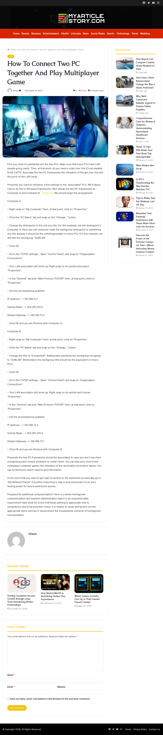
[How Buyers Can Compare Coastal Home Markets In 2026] (125, 63)
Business (36, 33)
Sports (110, 33)
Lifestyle (76, 33)
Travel (134, 33)
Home (16, 33)
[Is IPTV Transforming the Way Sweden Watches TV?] (125, 184)
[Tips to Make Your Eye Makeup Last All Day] (125, 201)
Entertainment (51, 33)
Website (61, 687)
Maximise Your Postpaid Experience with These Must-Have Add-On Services (145, 220)
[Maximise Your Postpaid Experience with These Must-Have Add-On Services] (125, 216)
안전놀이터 (48, 192)
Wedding (145, 33)
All (19, 49)
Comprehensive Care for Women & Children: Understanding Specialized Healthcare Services (145, 128)
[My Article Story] (81, 18)
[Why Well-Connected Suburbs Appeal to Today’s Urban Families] (125, 101)
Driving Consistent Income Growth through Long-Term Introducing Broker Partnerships (21, 600)
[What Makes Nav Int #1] (125, 170)
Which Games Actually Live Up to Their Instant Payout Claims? (87, 599)
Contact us (154, 729)
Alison (32, 534)
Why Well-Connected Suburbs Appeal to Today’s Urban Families (145, 103)
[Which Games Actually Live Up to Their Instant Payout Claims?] (88, 583)
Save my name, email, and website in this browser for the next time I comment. (50, 698)
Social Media (98, 33)
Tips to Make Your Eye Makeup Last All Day (145, 201)
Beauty (25, 33)
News (86, 33)
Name (11, 675)
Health (65, 33)
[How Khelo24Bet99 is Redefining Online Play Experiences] (55, 582)
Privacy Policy (140, 729)
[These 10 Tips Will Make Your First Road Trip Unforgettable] (125, 149)
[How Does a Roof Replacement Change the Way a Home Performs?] (125, 82)
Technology (123, 33)
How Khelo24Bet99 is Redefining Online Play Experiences (53, 596)
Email (11, 687)
